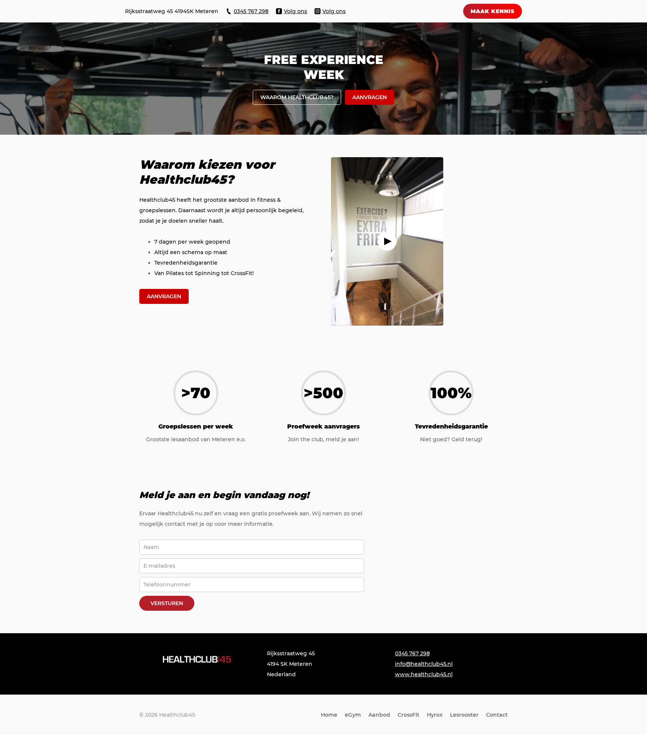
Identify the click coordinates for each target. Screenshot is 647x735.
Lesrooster (464, 714)
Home (329, 714)
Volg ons (295, 11)
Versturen (167, 603)
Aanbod (379, 714)
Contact (497, 714)
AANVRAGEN (369, 97)
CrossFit (408, 714)
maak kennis (492, 11)
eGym (353, 714)
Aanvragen (164, 296)
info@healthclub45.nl (424, 664)
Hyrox (435, 714)
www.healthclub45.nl (424, 674)
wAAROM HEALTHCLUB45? (297, 97)
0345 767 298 (251, 11)
